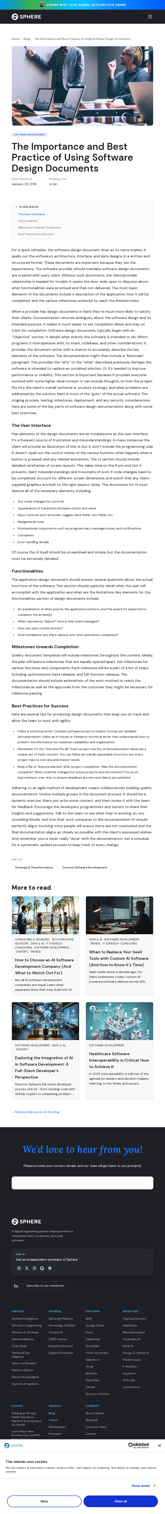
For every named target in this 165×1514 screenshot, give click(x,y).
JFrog (89, 1366)
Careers (91, 1434)
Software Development (29, 134)
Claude (90, 1387)
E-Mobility (130, 1366)
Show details (141, 1485)
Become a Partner (97, 1394)
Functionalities (27, 221)
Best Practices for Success (36, 234)
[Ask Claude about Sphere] (49, 1268)
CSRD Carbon (58, 1339)
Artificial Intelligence (25, 1318)
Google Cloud (95, 1325)
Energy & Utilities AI (135, 1353)
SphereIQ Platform (61, 1318)
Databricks (93, 1339)
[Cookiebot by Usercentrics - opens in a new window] (138, 1446)
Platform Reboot (23, 1370)
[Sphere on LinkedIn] (16, 1285)
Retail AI (128, 1346)
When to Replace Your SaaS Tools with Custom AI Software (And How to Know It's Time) (118, 958)
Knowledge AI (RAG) (62, 1325)
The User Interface (31, 214)
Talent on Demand (24, 1363)
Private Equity (132, 1359)
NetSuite (91, 1373)
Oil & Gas (129, 1380)
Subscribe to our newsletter (45, 1285)
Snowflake (92, 1346)
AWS (89, 1318)
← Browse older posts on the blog (35, 1112)
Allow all (121, 1501)
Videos (53, 1420)
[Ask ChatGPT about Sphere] (19, 1268)
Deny (44, 1501)
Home (16, 39)
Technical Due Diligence (21, 1354)
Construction (131, 1387)
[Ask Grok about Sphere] (27, 1268)
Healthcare (130, 1325)
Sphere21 (92, 1420)
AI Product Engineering (26, 1325)
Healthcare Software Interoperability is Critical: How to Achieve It (119, 1060)
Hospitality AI (131, 1339)
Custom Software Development (84, 867)
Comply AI (55, 1332)
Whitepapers (57, 1427)
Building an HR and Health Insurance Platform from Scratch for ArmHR (27, 1419)
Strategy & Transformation (34, 867)
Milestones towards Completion (39, 227)
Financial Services (134, 1318)
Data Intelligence (23, 1339)
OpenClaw (92, 1380)
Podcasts (55, 1434)
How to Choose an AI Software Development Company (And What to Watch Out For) (44, 966)
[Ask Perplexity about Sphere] (34, 1268)
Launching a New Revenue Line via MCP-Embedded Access (27, 1435)
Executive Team (96, 1427)
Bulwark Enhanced (61, 1346)
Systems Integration (25, 1384)
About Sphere (95, 1413)
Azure (89, 1332)
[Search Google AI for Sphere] (42, 1268)
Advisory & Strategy (25, 1332)
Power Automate (97, 1353)
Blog (52, 1413)
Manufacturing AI (134, 1332)
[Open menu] (150, 16)
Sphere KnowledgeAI (25, 1377)
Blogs (27, 39)
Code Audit (19, 1346)
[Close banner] (159, 1445)
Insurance (129, 1373)
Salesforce (93, 1359)
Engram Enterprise (61, 1353)
